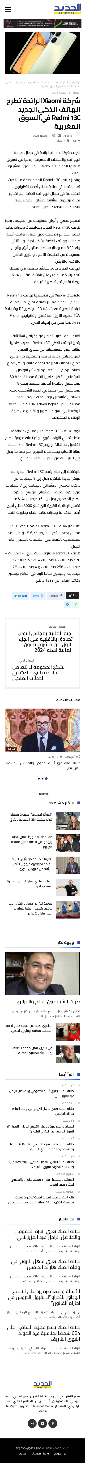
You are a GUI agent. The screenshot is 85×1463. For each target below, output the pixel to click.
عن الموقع (60, 1453)
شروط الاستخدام (41, 1453)
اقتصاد (55, 82)
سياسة (12, 749)
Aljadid (68, 135)
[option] (42, 740)
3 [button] (39, 778)
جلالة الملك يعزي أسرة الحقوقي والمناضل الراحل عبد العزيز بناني (42, 765)
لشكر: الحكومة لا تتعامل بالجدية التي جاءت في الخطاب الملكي (38, 670)
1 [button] (46, 778)
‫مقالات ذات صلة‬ (68, 700)
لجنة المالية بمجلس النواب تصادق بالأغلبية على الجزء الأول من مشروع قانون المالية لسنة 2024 (45, 639)
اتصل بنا (23, 1453)
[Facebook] (52, 1423)
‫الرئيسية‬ (76, 82)
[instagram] (32, 1423)
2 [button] (42, 778)
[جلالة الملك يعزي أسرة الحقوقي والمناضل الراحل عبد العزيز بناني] (42, 730)
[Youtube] (42, 1423)
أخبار (65, 82)
